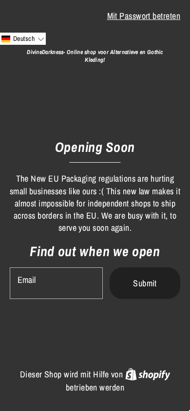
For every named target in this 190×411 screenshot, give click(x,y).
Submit (145, 283)
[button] (23, 39)
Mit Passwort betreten (143, 16)
